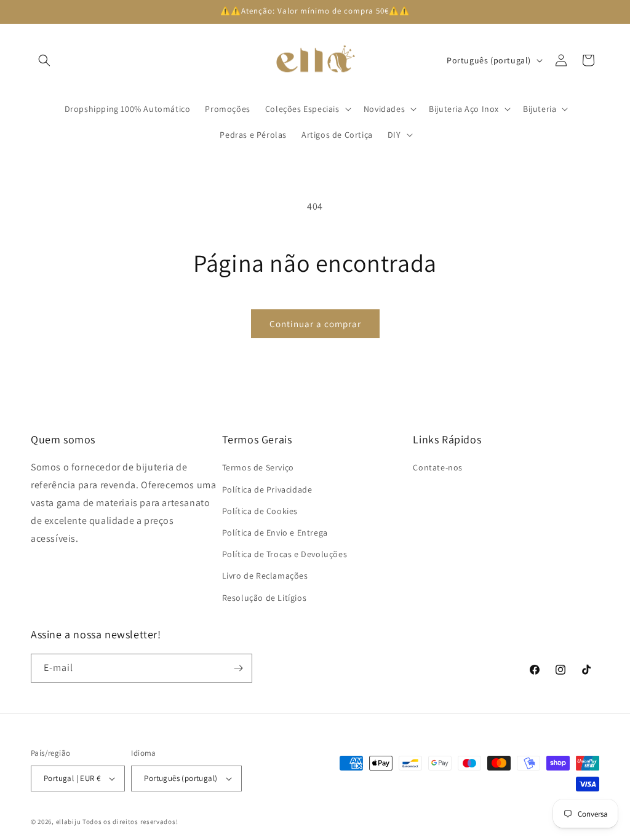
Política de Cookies (260, 511)
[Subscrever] (238, 668)
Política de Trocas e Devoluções (285, 554)
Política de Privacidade (267, 489)
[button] (44, 60)
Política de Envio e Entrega (275, 532)
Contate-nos (438, 467)
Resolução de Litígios (264, 597)
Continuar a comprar (315, 324)
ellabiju (68, 821)
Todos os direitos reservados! (130, 821)
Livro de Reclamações (265, 575)
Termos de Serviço (258, 467)
